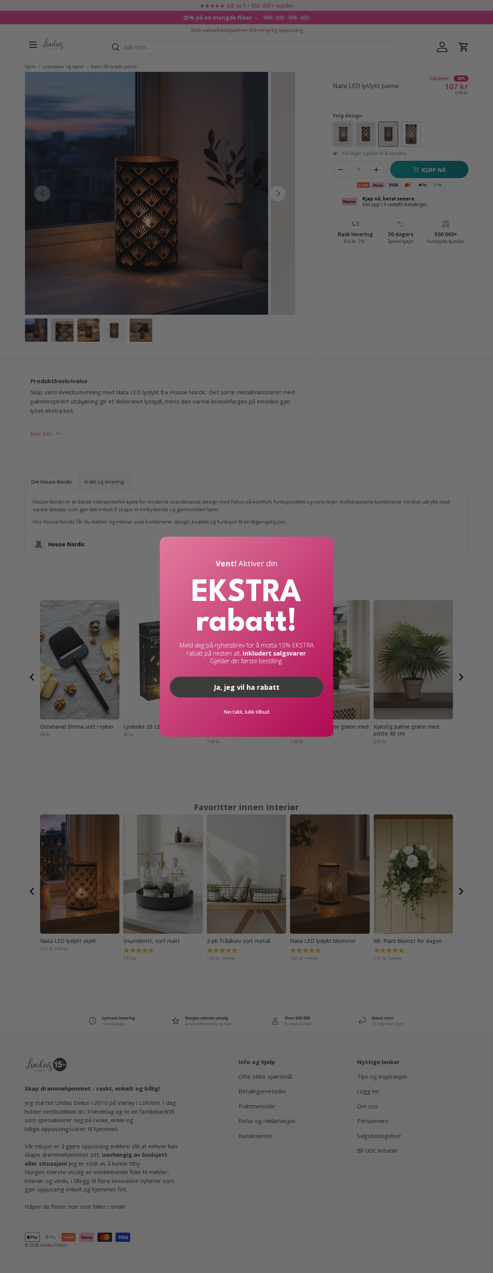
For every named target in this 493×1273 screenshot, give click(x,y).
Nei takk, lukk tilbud (246, 711)
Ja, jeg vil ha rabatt (247, 687)
